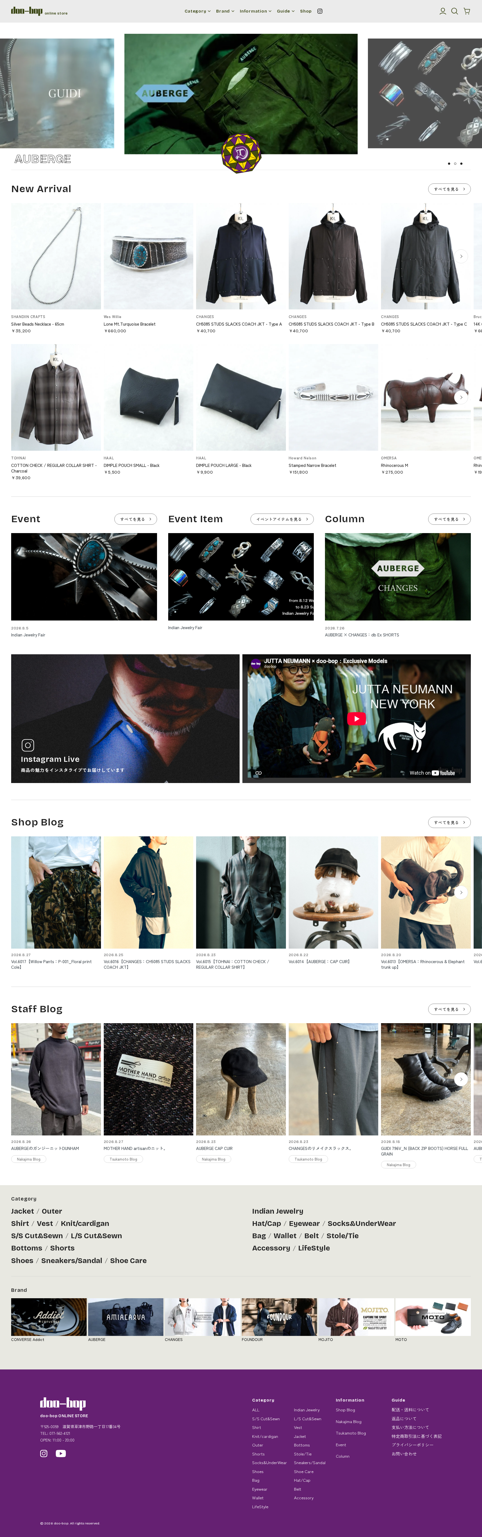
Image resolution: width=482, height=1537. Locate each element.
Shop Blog (345, 1409)
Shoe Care (128, 1260)
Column (343, 1456)
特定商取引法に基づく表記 (417, 1436)
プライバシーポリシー (412, 1445)
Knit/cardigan (85, 1223)
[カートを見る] (467, 11)
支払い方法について (410, 1427)
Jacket (22, 1211)
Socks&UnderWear (362, 1223)
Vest (45, 1223)
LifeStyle (314, 1248)
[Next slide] (461, 256)
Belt (311, 1235)
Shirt (20, 1223)
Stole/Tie (343, 1235)
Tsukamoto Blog (351, 1433)
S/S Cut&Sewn (37, 1235)
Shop (306, 11)
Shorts (62, 1248)
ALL (255, 1409)
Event (341, 1444)
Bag (259, 1235)
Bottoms (26, 1248)
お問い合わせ (404, 1454)
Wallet (285, 1235)
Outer (52, 1211)
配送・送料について (410, 1409)
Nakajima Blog (349, 1421)
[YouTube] (61, 1453)
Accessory (271, 1248)
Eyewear (304, 1223)
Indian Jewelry (277, 1211)
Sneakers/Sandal (71, 1260)
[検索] (454, 11)
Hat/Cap (266, 1223)
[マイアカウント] (443, 11)
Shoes (22, 1260)
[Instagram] (319, 11)
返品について (404, 1418)
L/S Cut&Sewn (96, 1235)
